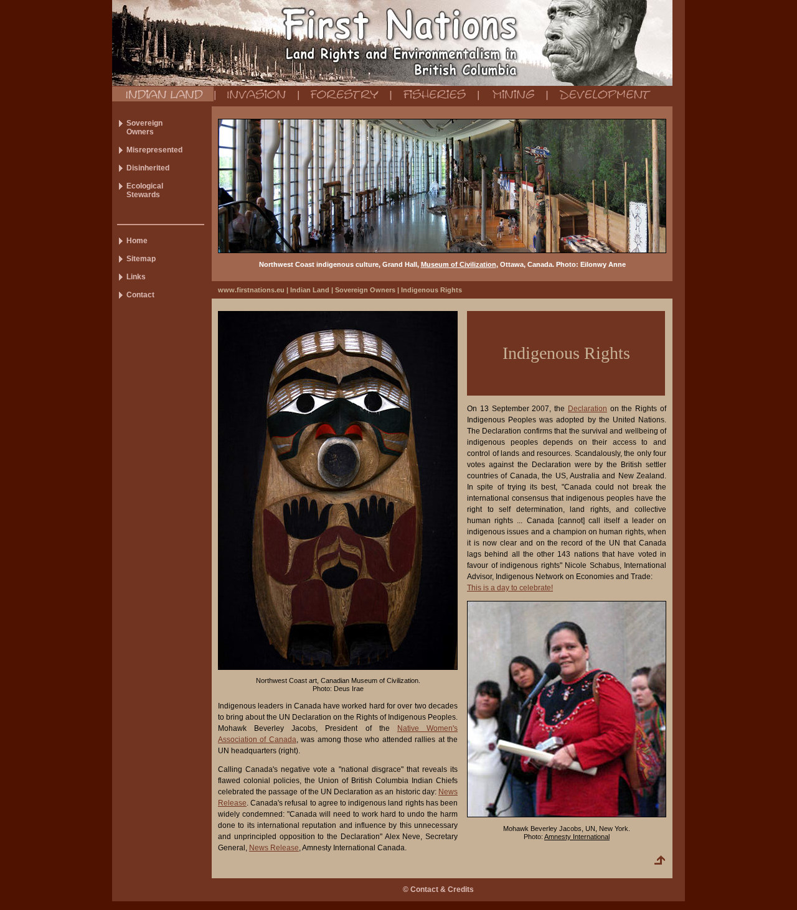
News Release (274, 847)
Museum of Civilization (458, 264)
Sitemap (141, 258)
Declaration (587, 408)
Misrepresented (154, 150)
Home (137, 240)
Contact (140, 294)
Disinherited (147, 168)
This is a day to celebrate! (510, 587)
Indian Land (309, 290)
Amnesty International (577, 836)
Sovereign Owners (365, 290)
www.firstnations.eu (251, 290)
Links (136, 276)
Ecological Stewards (144, 190)
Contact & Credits (442, 889)
